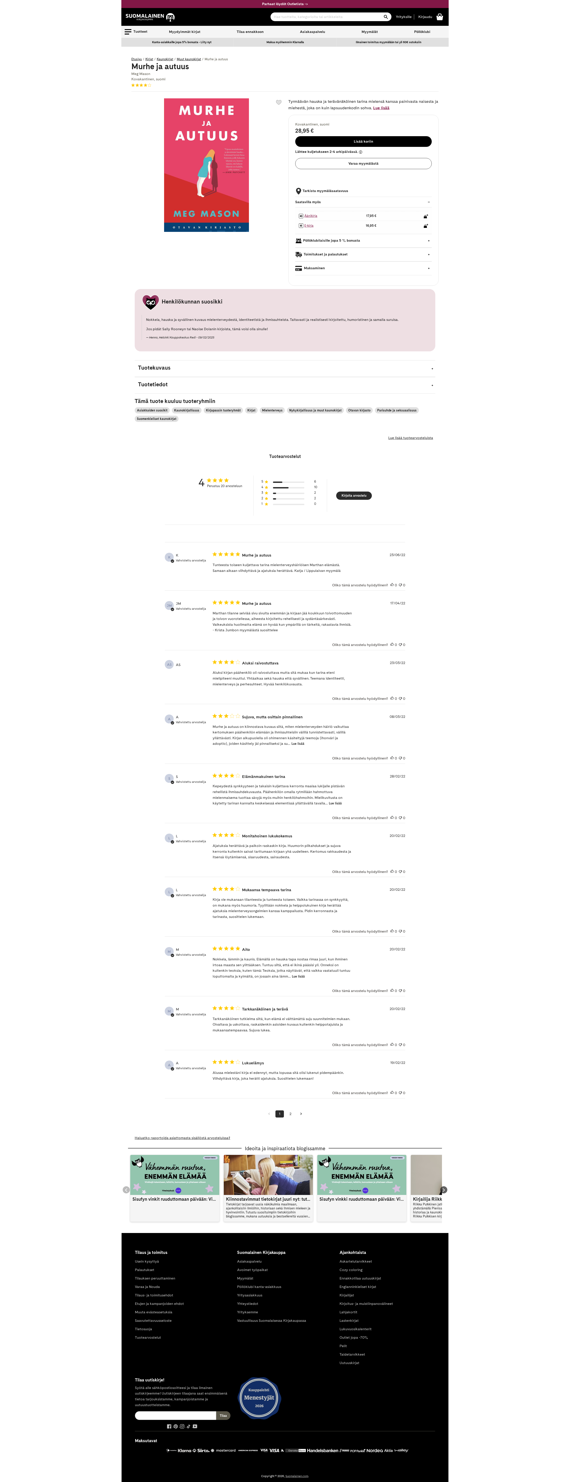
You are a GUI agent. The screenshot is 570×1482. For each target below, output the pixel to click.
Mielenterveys (272, 410)
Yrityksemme (247, 1312)
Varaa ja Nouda (147, 1287)
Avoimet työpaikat (252, 1270)
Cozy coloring (351, 1270)
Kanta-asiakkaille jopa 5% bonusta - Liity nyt (182, 42)
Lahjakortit (348, 1312)
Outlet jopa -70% (354, 1337)
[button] (136, 32)
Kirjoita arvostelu (354, 495)
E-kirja (309, 225)
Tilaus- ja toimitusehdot (154, 1295)
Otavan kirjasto (359, 410)
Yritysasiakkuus (249, 1295)
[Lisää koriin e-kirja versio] (426, 226)
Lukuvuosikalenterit (356, 1329)
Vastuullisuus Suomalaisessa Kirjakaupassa (271, 1320)
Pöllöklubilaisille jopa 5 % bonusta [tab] (331, 240)
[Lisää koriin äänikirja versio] (426, 216)
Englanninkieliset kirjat (358, 1287)
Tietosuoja (143, 1329)
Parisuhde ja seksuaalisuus (397, 410)
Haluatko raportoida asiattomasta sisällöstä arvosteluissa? (182, 1138)
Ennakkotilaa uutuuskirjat (360, 1278)
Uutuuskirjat (349, 1363)
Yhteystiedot (247, 1304)
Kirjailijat (347, 1295)
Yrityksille (404, 17)
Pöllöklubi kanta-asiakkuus (259, 1287)
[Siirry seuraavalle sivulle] (301, 1114)
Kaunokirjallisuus (186, 410)
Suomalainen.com (296, 1476)
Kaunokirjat (165, 59)
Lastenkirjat (349, 1320)
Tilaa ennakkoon (250, 32)
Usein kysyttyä (147, 1261)
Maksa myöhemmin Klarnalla (285, 42)
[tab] (285, 368)
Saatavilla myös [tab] (308, 202)
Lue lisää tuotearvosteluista (410, 438)
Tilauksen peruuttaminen (155, 1278)
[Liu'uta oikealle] (443, 1189)
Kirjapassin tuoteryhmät (223, 410)
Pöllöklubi (422, 32)
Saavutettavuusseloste (153, 1320)
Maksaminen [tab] (314, 268)
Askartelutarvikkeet (356, 1261)
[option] (182, 42)
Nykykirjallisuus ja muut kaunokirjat (315, 410)
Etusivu (136, 59)
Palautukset (144, 1270)
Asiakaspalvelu (312, 32)
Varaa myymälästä (363, 163)
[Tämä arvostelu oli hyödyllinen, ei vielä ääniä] (392, 585)
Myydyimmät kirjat (184, 32)
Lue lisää (381, 107)
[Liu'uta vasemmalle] (126, 1189)
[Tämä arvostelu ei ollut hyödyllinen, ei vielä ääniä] (400, 585)
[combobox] (331, 16)
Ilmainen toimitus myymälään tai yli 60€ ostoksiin (388, 42)
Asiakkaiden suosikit (152, 410)
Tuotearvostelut (148, 1337)
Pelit (343, 1346)
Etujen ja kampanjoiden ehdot (159, 1304)
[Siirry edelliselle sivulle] (269, 1114)
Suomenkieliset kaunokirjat (156, 419)
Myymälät (370, 32)
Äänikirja (310, 216)
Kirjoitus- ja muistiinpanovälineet (366, 1304)
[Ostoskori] (439, 16)
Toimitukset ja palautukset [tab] (325, 254)
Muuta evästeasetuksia (153, 1312)
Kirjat (149, 59)
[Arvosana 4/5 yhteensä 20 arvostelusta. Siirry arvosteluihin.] (142, 85)
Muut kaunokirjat (189, 59)
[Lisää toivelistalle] (278, 102)
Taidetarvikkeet (352, 1354)
